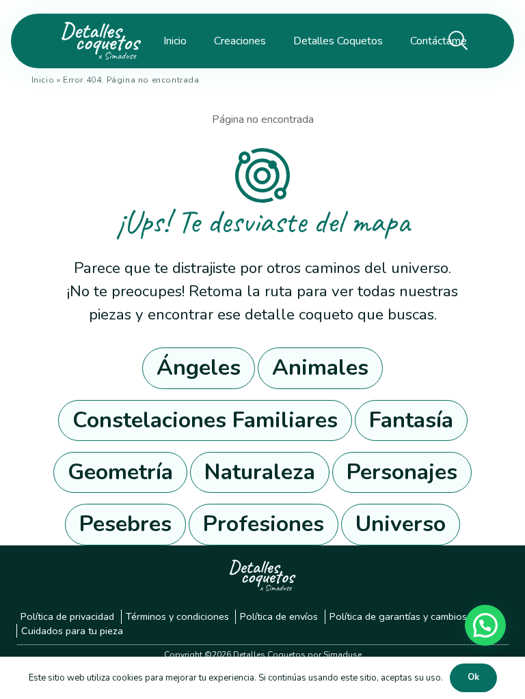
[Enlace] (97, 41)
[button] (485, 625)
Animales (320, 367)
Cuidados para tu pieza (72, 631)
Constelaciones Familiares (205, 420)
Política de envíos (279, 616)
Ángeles (199, 367)
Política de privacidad (67, 616)
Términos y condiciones (177, 616)
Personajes (402, 472)
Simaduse (342, 654)
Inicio (43, 79)
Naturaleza (259, 472)
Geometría (120, 472)
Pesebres (125, 524)
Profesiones (263, 524)
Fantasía (411, 420)
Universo (400, 524)
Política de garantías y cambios (398, 616)
